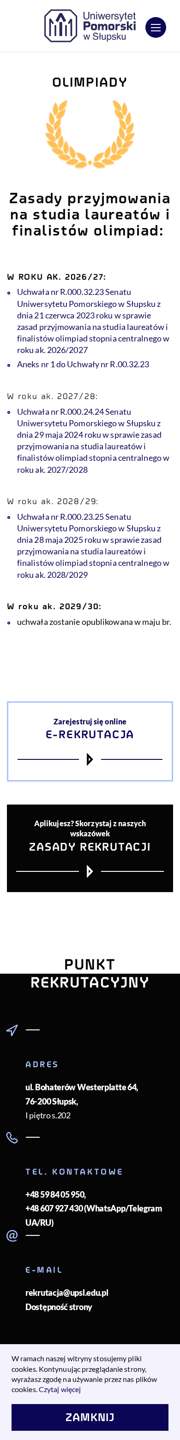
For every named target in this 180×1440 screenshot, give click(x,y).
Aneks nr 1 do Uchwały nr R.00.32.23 (83, 364)
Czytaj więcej (60, 1389)
